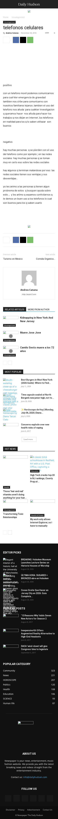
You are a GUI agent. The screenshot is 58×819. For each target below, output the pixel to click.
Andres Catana (12, 33)
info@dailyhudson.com (35, 777)
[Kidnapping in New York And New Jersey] (11, 321)
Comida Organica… (45, 258)
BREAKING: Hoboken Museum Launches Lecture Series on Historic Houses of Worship (36, 562)
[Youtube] (50, 798)
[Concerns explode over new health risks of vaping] (11, 427)
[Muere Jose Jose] (11, 336)
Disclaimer (10, 809)
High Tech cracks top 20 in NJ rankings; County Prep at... (42, 478)
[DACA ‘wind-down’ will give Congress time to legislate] (11, 648)
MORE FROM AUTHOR (38, 309)
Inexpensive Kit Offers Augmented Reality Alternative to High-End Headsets (38, 633)
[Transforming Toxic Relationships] (15, 505)
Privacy (21, 809)
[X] (23, 40)
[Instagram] (16, 798)
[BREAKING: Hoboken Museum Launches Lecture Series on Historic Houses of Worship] (11, 572)
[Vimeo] (33, 798)
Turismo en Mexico (13, 258)
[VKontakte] (42, 798)
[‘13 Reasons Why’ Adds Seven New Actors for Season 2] (11, 618)
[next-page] (10, 363)
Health (6, 487)
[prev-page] (5, 363)
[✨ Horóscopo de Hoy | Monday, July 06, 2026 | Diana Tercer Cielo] (11, 414)
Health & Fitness (37, 515)
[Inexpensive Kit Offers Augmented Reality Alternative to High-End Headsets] (11, 632)
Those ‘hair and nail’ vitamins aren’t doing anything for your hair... (15, 494)
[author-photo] (29, 285)
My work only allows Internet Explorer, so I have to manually (41, 522)
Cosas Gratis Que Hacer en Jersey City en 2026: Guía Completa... (34, 593)
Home (5, 17)
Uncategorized (18, 17)
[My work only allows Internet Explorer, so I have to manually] (42, 508)
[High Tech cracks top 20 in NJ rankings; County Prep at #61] (42, 463)
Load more (28, 439)
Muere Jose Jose (30, 332)
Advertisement (33, 809)
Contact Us (47, 809)
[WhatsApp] (30, 40)
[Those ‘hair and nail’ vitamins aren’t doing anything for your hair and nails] (15, 472)
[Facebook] (16, 40)
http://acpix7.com (29, 294)
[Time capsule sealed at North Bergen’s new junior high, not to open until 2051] (11, 403)
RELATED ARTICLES (14, 309)
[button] (5, 4)
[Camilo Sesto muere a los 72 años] (11, 351)
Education (35, 471)
